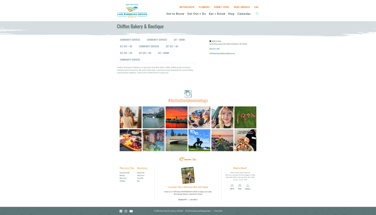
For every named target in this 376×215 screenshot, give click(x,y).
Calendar (244, 13)
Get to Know (175, 13)
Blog (138, 181)
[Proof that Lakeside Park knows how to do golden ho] (177, 117)
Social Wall (140, 178)
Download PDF (182, 199)
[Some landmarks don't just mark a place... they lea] (199, 140)
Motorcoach (187, 7)
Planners (204, 7)
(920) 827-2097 (214, 48)
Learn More (193, 199)
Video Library (140, 175)
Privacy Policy (218, 211)
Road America (242, 7)
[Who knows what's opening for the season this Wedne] (245, 117)
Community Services (130, 39)
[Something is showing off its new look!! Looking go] (177, 140)
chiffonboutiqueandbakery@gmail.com (222, 53)
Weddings (122, 181)
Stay (231, 13)
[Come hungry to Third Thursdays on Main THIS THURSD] (222, 117)
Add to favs (216, 41)
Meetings (122, 175)
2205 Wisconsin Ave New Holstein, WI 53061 (228, 44)
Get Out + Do (196, 13)
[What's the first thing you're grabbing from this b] (131, 140)
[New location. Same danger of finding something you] (131, 117)
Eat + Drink (217, 13)
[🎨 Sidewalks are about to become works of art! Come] (199, 117)
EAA (256, 7)
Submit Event (221, 7)
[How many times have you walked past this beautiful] (153, 140)
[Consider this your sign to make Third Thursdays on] (245, 140)
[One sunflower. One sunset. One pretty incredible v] (222, 140)
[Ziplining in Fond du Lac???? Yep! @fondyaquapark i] (153, 117)
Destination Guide (125, 173)
